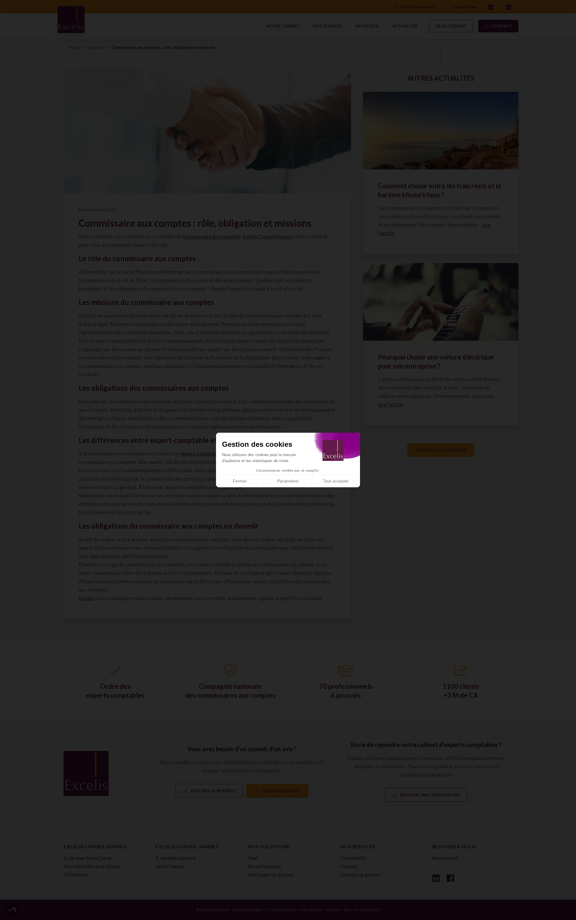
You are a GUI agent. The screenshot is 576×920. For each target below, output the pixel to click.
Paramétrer (288, 481)
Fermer (240, 481)
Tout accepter (336, 481)
